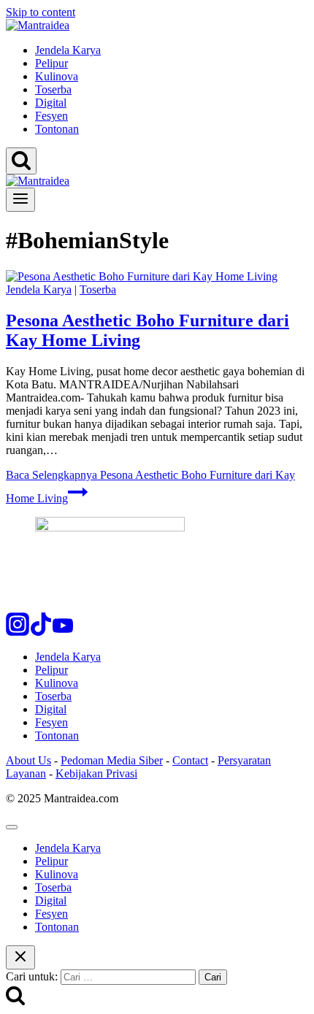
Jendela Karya (68, 50)
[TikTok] (41, 632)
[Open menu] (20, 200)
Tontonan (57, 129)
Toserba (53, 89)
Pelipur (51, 63)
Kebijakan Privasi (96, 773)
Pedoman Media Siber (112, 760)
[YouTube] (63, 632)
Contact (190, 760)
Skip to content (40, 12)
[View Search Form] (21, 160)
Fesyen (51, 116)
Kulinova (56, 76)
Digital (50, 102)
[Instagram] (17, 632)
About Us (28, 760)
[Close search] (20, 957)
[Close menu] (12, 827)
